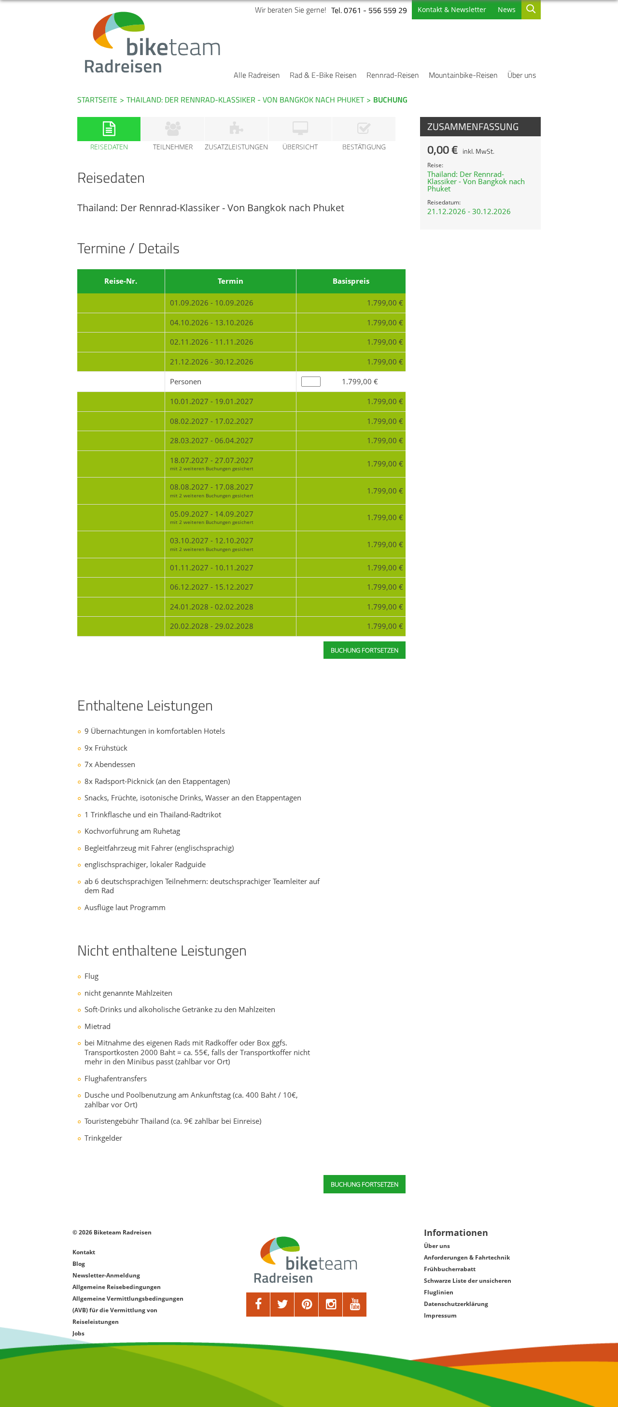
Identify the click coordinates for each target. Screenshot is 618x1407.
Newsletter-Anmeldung (106, 1275)
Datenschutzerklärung (456, 1304)
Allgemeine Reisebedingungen (116, 1287)
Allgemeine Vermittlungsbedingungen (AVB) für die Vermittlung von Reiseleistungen (127, 1310)
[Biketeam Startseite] (154, 42)
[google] (331, 1304)
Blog (78, 1264)
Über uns (521, 75)
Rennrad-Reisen (392, 75)
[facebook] (258, 1304)
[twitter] (282, 1304)
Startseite (97, 99)
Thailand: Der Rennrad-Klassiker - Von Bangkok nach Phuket (245, 99)
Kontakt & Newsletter (452, 9)
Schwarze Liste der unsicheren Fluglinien (467, 1286)
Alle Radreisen (257, 75)
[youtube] (355, 1304)
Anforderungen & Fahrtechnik (467, 1257)
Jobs (78, 1333)
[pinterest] (307, 1304)
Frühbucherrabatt (450, 1269)
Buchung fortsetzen (364, 1184)
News (507, 9)
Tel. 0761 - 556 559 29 (369, 10)
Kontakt (83, 1252)
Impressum (440, 1315)
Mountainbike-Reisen (463, 75)
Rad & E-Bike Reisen (323, 75)
